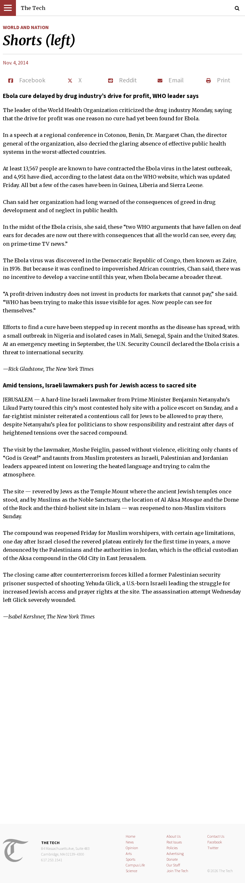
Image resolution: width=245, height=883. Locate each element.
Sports (130, 859)
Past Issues (174, 842)
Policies (172, 847)
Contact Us (215, 836)
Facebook (214, 842)
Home (130, 836)
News (130, 842)
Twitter (213, 847)
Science (131, 870)
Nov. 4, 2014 (15, 62)
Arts (129, 853)
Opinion (132, 847)
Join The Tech (177, 870)
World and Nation (26, 27)
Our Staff (173, 865)
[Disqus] (122, 726)
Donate (172, 859)
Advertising (175, 853)
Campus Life (135, 865)
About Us (174, 836)
